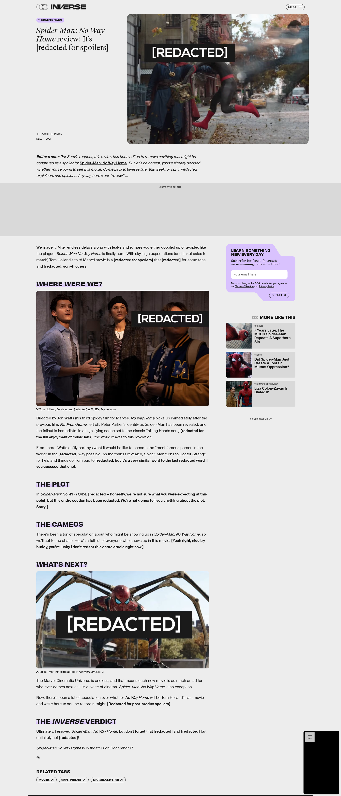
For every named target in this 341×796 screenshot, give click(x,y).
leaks (116, 247)
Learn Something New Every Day (250, 252)
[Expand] (308, 734)
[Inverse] (68, 6)
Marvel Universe (106, 779)
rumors (136, 247)
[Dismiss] (335, 734)
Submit (277, 295)
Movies (44, 779)
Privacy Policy (266, 286)
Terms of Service (244, 286)
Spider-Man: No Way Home (103, 163)
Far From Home (73, 424)
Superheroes (71, 779)
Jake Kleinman (52, 134)
